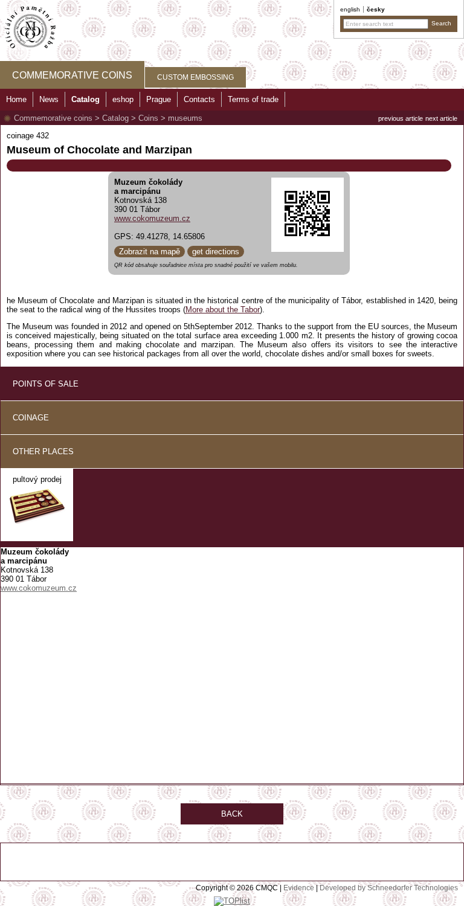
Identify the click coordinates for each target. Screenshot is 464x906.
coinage (31, 417)
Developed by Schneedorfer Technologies (389, 888)
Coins (148, 118)
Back (232, 813)
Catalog (115, 118)
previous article (400, 118)
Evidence (298, 888)
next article (441, 118)
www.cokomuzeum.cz (152, 218)
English (350, 9)
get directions (215, 251)
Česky (376, 9)
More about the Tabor (222, 309)
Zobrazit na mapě (149, 251)
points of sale (46, 383)
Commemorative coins (53, 118)
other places (43, 451)
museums (185, 118)
